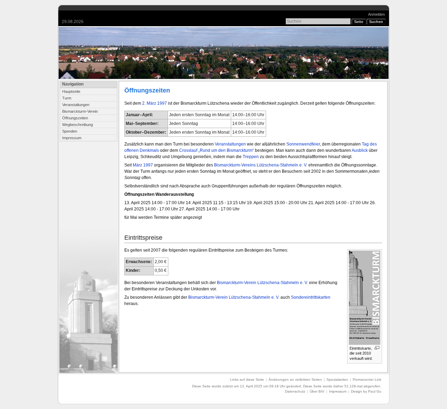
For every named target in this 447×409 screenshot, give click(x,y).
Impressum (71, 138)
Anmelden (376, 14)
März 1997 (143, 165)
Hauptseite (71, 91)
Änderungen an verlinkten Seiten (295, 379)
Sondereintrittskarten (310, 297)
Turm (66, 98)
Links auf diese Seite (247, 379)
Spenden (69, 131)
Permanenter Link (367, 379)
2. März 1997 (154, 103)
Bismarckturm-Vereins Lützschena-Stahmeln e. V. (260, 165)
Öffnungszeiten (75, 118)
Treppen (251, 156)
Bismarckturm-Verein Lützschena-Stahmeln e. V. (262, 282)
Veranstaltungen (75, 105)
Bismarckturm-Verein (80, 111)
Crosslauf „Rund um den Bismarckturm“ (216, 150)
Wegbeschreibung (77, 124)
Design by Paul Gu (366, 391)
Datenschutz (295, 391)
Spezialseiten (337, 379)
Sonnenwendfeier (303, 144)
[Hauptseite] (224, 53)
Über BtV (317, 391)
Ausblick (360, 150)
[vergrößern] (377, 348)
